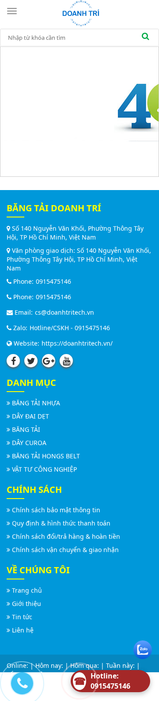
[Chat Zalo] (142, 648)
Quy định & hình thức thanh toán (61, 523)
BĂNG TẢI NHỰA (36, 403)
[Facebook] (13, 360)
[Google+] (48, 360)
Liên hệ (23, 630)
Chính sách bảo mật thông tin (56, 510)
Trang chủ (27, 590)
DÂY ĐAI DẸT (30, 416)
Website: (25, 343)
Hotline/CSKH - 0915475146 (70, 328)
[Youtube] (66, 360)
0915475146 (53, 281)
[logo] (80, 12)
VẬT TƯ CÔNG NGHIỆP (44, 469)
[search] (145, 37)
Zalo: (19, 328)
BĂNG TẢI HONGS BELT (46, 456)
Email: (23, 312)
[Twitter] (31, 360)
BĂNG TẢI (26, 429)
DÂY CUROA (29, 442)
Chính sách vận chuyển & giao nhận (65, 549)
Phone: (22, 281)
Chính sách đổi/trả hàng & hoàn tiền (66, 536)
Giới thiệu (26, 603)
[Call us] (20, 681)
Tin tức (22, 617)
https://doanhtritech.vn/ (77, 343)
